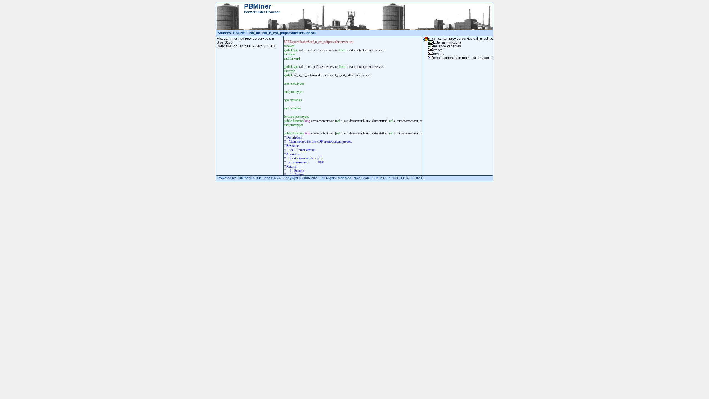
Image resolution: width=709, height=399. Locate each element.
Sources (224, 33)
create (438, 50)
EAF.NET (240, 33)
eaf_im (254, 33)
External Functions (447, 42)
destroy (438, 54)
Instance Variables (447, 46)
